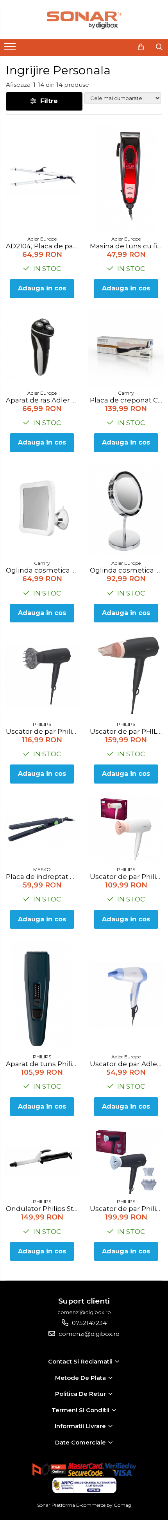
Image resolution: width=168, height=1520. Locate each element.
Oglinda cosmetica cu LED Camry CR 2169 (43, 570)
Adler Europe (42, 239)
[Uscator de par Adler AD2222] (126, 995)
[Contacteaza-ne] (121, 47)
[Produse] (11, 49)
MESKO (42, 869)
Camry (126, 393)
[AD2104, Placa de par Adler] (42, 177)
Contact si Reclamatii (81, 1361)
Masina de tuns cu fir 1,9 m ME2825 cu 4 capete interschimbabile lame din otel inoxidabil (127, 246)
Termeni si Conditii (81, 1410)
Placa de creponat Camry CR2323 (127, 400)
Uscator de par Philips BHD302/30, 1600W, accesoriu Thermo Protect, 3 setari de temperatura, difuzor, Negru (43, 731)
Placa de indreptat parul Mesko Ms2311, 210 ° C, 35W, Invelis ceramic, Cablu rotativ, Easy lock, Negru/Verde (43, 876)
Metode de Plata (81, 1377)
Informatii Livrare (81, 1426)
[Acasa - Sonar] (84, 20)
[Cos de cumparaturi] (140, 47)
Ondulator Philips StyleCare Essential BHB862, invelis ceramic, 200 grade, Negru (43, 1208)
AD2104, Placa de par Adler (43, 246)
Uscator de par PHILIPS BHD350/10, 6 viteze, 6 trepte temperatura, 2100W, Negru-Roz (127, 731)
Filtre (47, 101)
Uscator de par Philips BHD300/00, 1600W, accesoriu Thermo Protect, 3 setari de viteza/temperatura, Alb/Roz (127, 876)
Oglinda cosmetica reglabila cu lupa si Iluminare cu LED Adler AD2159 (127, 570)
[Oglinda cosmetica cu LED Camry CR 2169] (42, 510)
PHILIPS (42, 724)
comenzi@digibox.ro (88, 1333)
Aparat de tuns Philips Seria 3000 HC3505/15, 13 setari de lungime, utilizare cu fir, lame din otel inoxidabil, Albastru (43, 1064)
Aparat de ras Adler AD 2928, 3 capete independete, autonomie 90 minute (43, 400)
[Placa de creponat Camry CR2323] (126, 348)
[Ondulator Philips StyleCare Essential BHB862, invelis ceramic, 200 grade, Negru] (42, 1161)
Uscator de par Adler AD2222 (127, 1064)
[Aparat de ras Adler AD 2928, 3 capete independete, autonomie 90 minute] (42, 348)
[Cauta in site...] (159, 47)
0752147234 (88, 1323)
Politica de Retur (81, 1393)
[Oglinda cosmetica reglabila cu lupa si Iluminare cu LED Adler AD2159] (126, 510)
